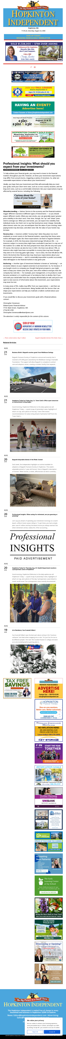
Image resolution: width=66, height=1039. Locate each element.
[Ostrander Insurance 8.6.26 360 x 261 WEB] (49, 931)
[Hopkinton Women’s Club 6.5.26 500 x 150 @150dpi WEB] (33, 137)
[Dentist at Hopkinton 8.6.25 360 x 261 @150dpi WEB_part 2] (49, 975)
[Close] (61, 1019)
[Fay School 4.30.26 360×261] (49, 887)
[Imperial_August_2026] (17, 689)
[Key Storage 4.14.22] (49, 732)
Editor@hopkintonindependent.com (29, 1015)
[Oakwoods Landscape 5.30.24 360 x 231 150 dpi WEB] (49, 776)
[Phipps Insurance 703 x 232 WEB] (34, 52)
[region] (44, 1027)
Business (30, 170)
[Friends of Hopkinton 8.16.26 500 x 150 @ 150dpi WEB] (33, 152)
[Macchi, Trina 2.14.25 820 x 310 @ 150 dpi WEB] (33, 202)
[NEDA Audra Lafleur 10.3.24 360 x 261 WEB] (49, 864)
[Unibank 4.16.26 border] (49, 798)
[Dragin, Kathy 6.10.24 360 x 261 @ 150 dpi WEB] (49, 953)
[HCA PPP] (33, 122)
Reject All (35, 1032)
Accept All (52, 1032)
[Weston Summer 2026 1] (49, 908)
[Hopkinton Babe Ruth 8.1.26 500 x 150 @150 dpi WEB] (33, 92)
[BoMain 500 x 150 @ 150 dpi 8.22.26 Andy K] (33, 77)
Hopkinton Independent (11, 170)
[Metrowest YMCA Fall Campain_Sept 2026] (49, 754)
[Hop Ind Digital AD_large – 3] (49, 820)
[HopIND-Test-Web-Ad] (33, 327)
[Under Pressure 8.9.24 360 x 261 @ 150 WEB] (49, 842)
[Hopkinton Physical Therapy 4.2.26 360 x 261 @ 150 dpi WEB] (49, 710)
